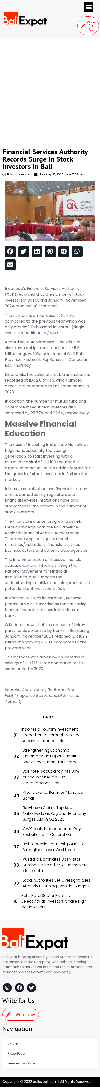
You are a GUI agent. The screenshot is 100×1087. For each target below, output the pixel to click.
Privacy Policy (16, 1053)
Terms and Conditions (21, 1063)
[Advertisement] (50, 90)
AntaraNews (34, 690)
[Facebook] (19, 988)
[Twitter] (31, 988)
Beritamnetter (61, 690)
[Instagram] (7, 988)
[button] (88, 7)
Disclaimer (14, 1044)
